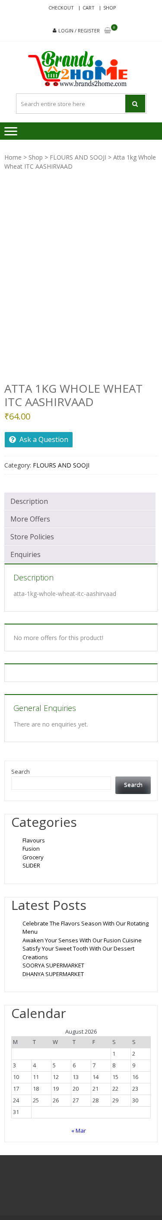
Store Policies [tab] (32, 536)
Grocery (33, 857)
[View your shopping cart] (107, 31)
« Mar (78, 1130)
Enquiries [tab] (25, 554)
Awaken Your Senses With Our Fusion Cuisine (82, 940)
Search (20, 771)
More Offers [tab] (30, 519)
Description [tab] (29, 501)
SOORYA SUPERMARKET (53, 965)
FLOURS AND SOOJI (78, 157)
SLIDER (31, 865)
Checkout (61, 7)
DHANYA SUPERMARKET (53, 974)
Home (13, 157)
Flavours (33, 840)
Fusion (31, 848)
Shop (109, 7)
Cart (89, 7)
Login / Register (79, 30)
